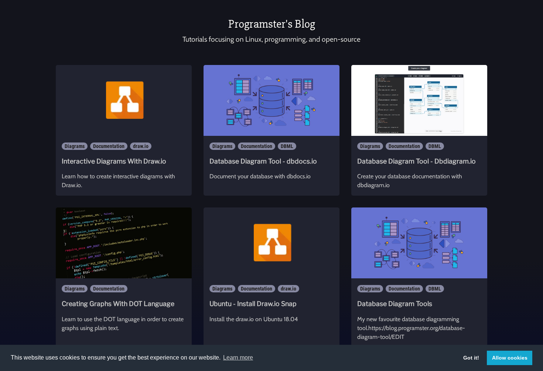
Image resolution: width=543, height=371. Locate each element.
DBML (287, 146)
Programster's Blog (271, 24)
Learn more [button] (238, 357)
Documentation (108, 146)
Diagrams (75, 146)
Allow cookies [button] (509, 358)
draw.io (140, 146)
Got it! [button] (471, 358)
